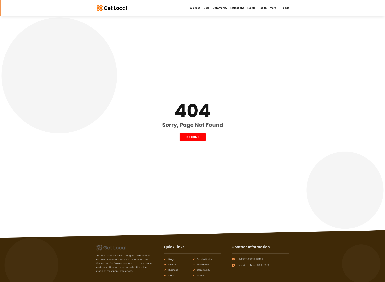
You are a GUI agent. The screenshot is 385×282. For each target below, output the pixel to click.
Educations (237, 8)
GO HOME (192, 137)
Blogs (285, 8)
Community (220, 8)
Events (251, 8)
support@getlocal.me (251, 258)
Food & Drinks (204, 259)
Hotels (200, 275)
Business (194, 8)
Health (263, 8)
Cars (206, 8)
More (273, 8)
